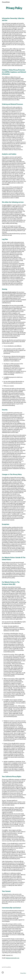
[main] (14, 8)
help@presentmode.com (12, 958)
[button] (2, 973)
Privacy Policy (23, 973)
